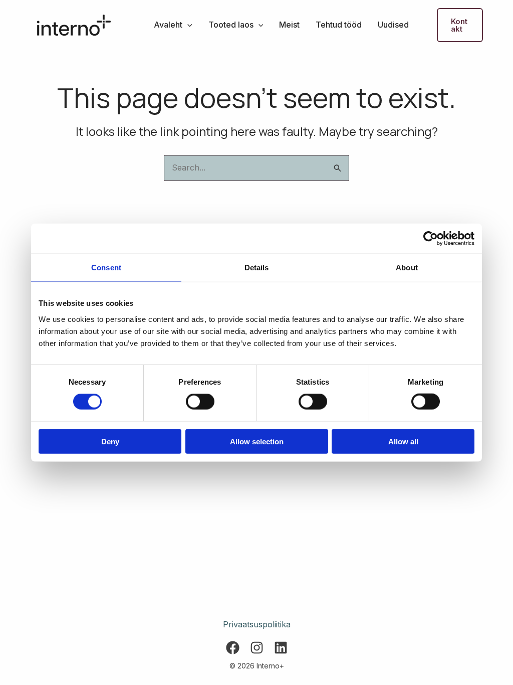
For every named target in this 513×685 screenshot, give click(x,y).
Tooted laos (230, 25)
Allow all (403, 441)
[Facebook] (232, 647)
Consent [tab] (106, 267)
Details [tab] (256, 267)
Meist (289, 25)
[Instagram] (257, 647)
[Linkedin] (281, 647)
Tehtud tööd (339, 25)
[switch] (200, 402)
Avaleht (168, 25)
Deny (110, 441)
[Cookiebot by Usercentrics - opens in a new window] (430, 238)
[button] (187, 25)
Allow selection (257, 441)
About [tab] (407, 267)
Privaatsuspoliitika (257, 624)
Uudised (393, 25)
